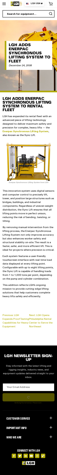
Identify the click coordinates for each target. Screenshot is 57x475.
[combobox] (28, 13)
